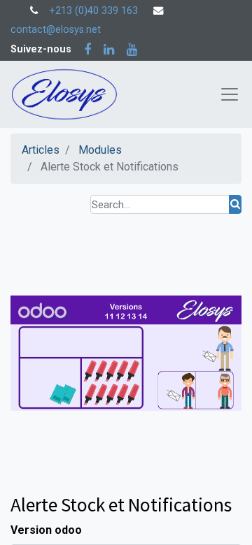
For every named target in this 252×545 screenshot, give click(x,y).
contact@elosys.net (55, 30)
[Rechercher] (235, 204)
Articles (40, 150)
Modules (100, 150)
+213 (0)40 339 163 (93, 11)
